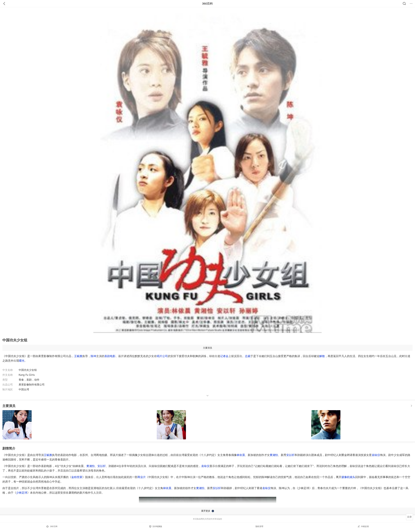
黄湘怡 (274, 455)
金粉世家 (76, 477)
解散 (322, 356)
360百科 (207, 3)
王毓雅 (78, 356)
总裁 (247, 356)
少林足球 (21, 492)
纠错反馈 (365, 526)
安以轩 (290, 455)
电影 (112, 356)
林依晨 (241, 455)
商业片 (141, 477)
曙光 (21, 360)
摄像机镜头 (348, 477)
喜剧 (107, 356)
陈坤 (93, 356)
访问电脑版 (157, 526)
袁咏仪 (376, 455)
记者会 (224, 356)
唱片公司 (162, 356)
